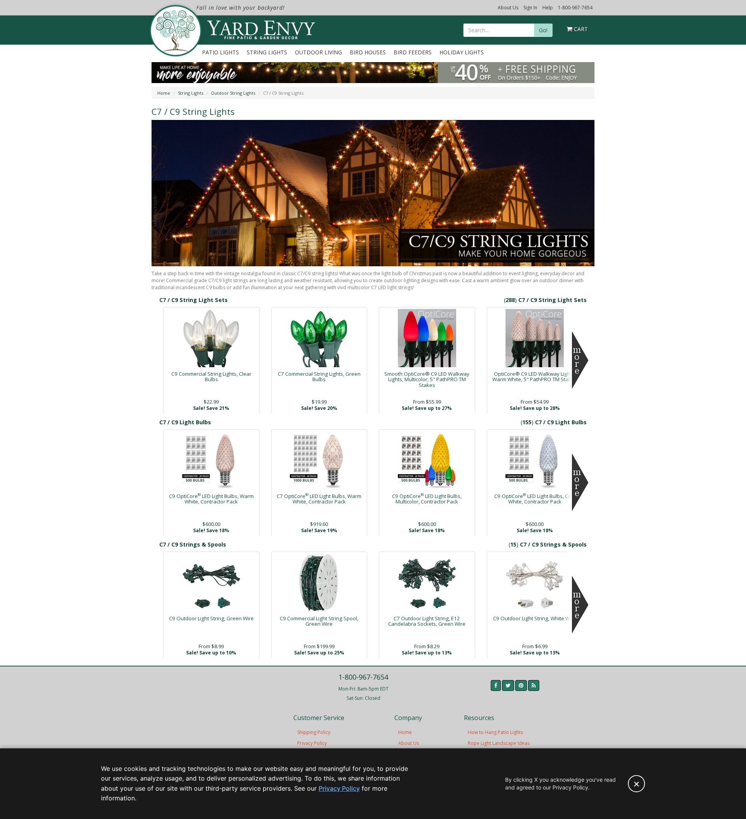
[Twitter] (508, 685)
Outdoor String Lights (233, 93)
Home (163, 93)
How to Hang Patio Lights (495, 732)
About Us (508, 7)
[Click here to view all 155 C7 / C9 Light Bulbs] (580, 482)
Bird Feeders (413, 52)
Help (547, 7)
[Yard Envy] (175, 30)
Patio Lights (220, 52)
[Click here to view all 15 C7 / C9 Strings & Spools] (580, 605)
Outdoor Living (318, 52)
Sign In (530, 7)
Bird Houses (368, 52)
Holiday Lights (461, 52)
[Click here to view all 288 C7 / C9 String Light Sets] (580, 360)
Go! (543, 30)
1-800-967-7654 (575, 7)
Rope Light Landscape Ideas (499, 743)
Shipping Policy (313, 732)
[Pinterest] (521, 685)
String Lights (267, 52)
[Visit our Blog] (533, 685)
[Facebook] (496, 685)
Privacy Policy (312, 743)
